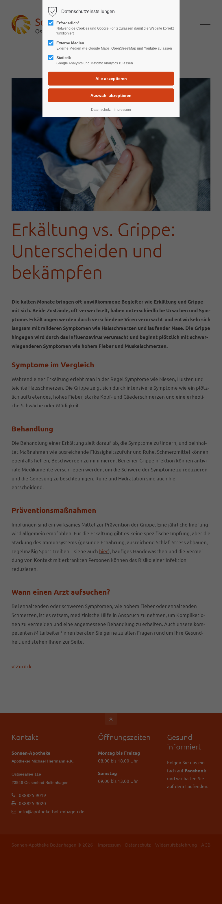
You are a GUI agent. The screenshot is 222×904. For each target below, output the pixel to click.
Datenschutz (101, 110)
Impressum (122, 110)
